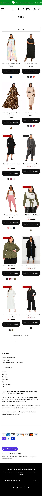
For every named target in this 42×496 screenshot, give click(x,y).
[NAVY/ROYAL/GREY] (11, 77)
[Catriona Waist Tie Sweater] (11, 250)
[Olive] (15, 279)
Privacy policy (13, 456)
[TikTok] (28, 488)
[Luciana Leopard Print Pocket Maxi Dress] (11, 96)
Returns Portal (6, 384)
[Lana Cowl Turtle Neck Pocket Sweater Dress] (11, 299)
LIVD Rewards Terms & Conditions (12, 362)
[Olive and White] (31, 230)
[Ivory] (14, 179)
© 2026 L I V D (6, 453)
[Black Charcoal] (28, 126)
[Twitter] (17, 488)
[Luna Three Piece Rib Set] (31, 148)
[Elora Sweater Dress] (31, 96)
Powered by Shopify (15, 453)
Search (4, 372)
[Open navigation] (5, 9)
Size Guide (5, 379)
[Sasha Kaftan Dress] (31, 48)
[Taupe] (11, 128)
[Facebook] (13, 488)
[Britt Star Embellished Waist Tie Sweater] (31, 199)
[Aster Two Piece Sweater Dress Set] (11, 148)
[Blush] (8, 228)
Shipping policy (32, 456)
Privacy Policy (6, 360)
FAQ (3, 386)
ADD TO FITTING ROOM (11, 71)
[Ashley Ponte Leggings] (11, 199)
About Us (4, 374)
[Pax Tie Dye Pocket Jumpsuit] (11, 48)
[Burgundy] (11, 179)
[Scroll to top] (37, 490)
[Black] (28, 77)
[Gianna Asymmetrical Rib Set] (31, 299)
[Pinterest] (21, 488)
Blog (3, 381)
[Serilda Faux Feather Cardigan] (31, 250)
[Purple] (31, 126)
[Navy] (31, 77)
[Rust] (34, 77)
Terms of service (23, 456)
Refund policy (5, 456)
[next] (24, 340)
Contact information (7, 458)
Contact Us (5, 377)
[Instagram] (24, 488)
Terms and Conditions (8, 357)
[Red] (34, 126)
